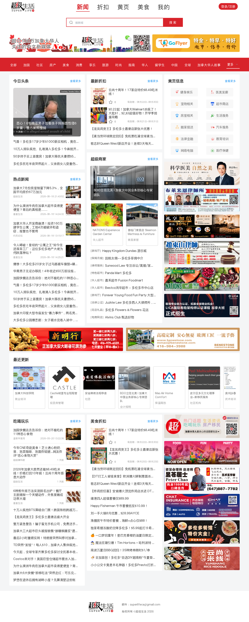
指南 (131, 65)
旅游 (105, 65)
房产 (53, 65)
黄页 (123, 7)
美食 (144, 7)
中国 (174, 65)
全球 (187, 65)
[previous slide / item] (16, 112)
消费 (79, 65)
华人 (145, 65)
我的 (164, 7)
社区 (39, 65)
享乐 (92, 65)
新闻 (83, 7)
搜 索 (172, 22)
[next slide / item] (78, 112)
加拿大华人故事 (209, 65)
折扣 (103, 7)
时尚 (118, 65)
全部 (13, 65)
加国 (26, 65)
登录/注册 (228, 6)
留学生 (160, 65)
